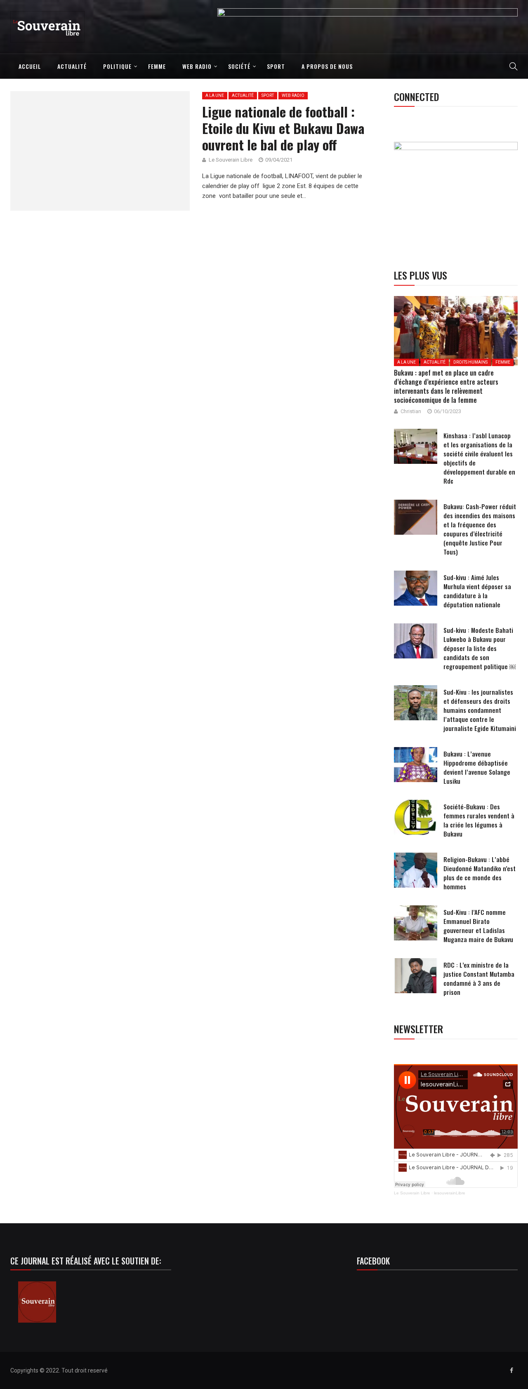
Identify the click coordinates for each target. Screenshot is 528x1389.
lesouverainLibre (449, 1193)
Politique (117, 66)
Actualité (72, 66)
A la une (214, 95)
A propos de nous (327, 66)
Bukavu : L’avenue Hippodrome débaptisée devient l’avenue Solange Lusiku (476, 767)
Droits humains (470, 362)
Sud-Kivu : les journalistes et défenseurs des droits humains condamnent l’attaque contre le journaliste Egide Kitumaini (479, 710)
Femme (157, 66)
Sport (276, 66)
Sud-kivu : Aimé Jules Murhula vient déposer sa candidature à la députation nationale (477, 591)
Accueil (30, 66)
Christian (411, 411)
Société (239, 66)
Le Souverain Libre (412, 1193)
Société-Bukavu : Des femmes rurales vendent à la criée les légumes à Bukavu (478, 820)
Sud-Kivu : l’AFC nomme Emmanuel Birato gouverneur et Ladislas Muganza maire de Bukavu (478, 925)
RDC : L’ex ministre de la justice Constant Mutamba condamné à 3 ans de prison (478, 978)
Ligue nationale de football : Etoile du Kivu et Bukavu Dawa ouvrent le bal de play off (283, 128)
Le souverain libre (230, 160)
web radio (197, 66)
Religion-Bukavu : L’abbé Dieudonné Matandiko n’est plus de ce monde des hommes (479, 873)
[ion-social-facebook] (511, 1370)
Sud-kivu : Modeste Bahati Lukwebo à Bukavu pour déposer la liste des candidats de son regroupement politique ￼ (479, 648)
